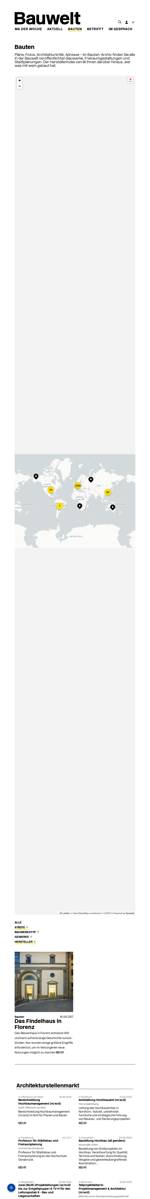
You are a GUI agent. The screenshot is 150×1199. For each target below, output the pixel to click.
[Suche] (119, 21)
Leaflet (65, 913)
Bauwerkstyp (26, 932)
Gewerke (22, 937)
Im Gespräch (120, 29)
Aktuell (55, 29)
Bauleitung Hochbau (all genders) (102, 1140)
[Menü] (133, 22)
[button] (37, 477)
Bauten (75, 29)
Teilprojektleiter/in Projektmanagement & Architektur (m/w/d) (102, 1189)
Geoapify (129, 913)
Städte (20, 927)
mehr (60, 1052)
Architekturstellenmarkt (47, 1086)
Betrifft (95, 29)
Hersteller (24, 942)
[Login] (126, 22)
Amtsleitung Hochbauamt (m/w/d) (102, 1100)
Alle (18, 922)
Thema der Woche (25, 29)
